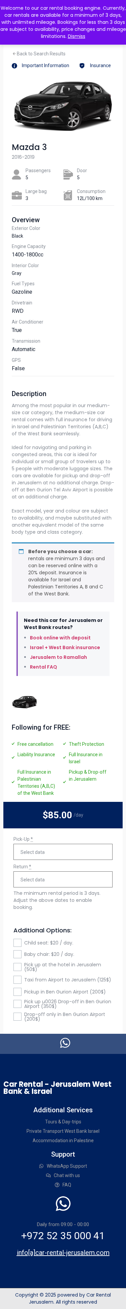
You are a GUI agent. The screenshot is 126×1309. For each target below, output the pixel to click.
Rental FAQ (43, 667)
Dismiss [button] (76, 36)
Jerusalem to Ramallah (58, 657)
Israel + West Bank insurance (65, 647)
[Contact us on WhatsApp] (65, 1043)
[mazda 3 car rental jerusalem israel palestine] (24, 702)
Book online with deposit (60, 637)
